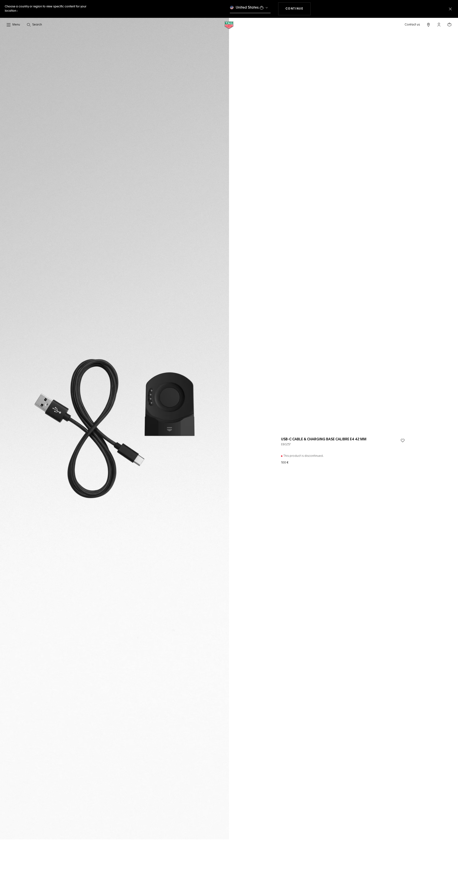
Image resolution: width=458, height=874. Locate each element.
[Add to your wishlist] (402, 440)
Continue (298, 8)
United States (247, 7)
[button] (439, 24)
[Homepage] (229, 25)
